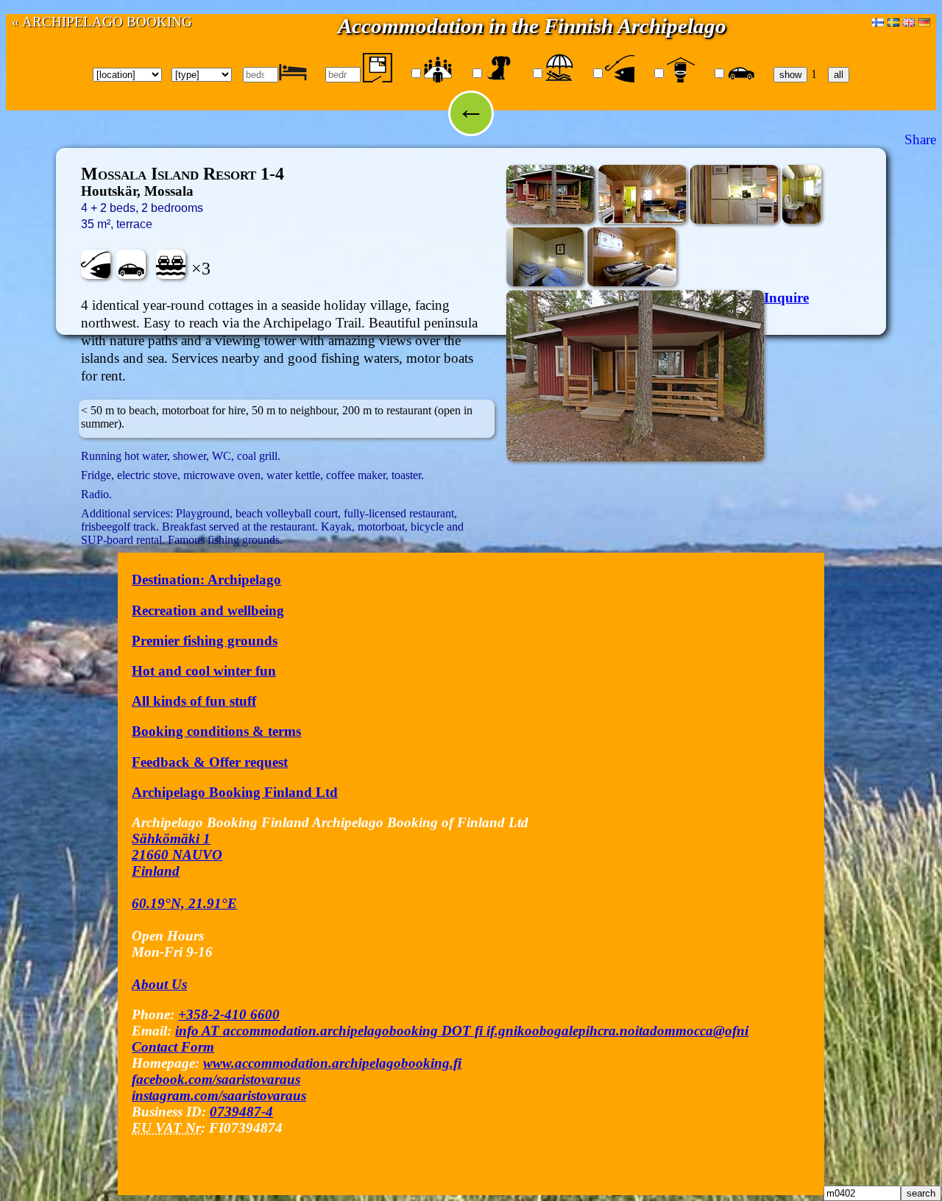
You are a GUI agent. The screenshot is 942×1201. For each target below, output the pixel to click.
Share (920, 139)
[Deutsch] (924, 21)
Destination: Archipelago (206, 579)
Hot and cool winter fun (204, 671)
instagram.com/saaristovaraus (219, 1095)
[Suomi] (878, 21)
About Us (159, 984)
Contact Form (173, 1047)
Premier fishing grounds (204, 640)
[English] (909, 21)
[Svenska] (893, 21)
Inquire (786, 297)
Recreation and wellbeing (208, 610)
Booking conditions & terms (216, 731)
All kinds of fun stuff (194, 701)
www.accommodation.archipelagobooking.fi (332, 1063)
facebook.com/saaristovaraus (216, 1079)
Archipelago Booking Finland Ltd (235, 792)
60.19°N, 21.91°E (184, 903)
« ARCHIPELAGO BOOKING (102, 21)
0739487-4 (241, 1111)
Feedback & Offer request (210, 762)
